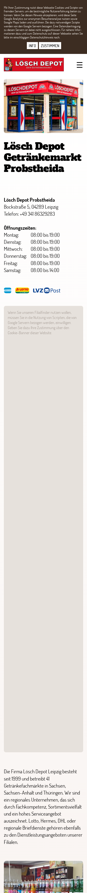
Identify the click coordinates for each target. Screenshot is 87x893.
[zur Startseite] (33, 64)
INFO (32, 45)
